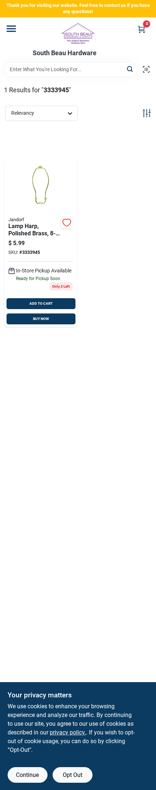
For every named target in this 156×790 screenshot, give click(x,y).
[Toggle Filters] (147, 113)
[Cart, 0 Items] (141, 29)
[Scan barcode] (146, 69)
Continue (27, 774)
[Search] (130, 69)
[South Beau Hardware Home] (78, 33)
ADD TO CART (41, 303)
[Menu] (11, 28)
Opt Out (72, 774)
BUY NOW (41, 319)
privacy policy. (68, 732)
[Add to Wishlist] (67, 222)
